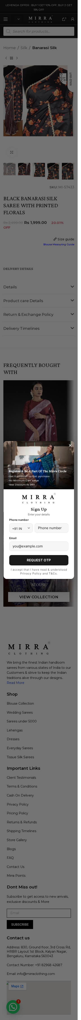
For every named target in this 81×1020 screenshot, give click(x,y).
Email (12, 538)
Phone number (19, 519)
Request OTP (39, 560)
